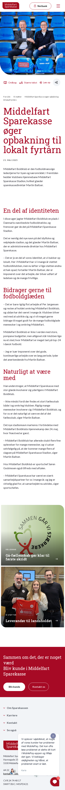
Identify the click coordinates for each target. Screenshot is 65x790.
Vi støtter (17, 96)
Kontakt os (38, 686)
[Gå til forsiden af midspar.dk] (11, 6)
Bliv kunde (14, 686)
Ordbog (12, 82)
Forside (6, 96)
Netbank (42, 6)
